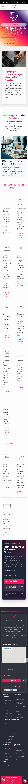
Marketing (14, 41)
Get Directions (12, 680)
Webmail (18, 759)
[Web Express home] (14, 619)
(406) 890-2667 (8, 2)
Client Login (19, 750)
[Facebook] (19, 2)
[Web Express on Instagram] (8, 686)
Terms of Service (9, 765)
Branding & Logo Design (20, 710)
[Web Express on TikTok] (12, 686)
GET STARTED (14, 25)
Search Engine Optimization (19, 703)
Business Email (8, 716)
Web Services (8, 700)
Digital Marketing (20, 699)
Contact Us (7, 753)
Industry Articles (20, 717)
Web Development (9, 706)
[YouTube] (17, 2)
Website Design (14, 40)
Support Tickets (20, 753)
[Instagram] (21, 2)
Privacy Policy (8, 768)
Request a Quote (9, 756)
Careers (6, 759)
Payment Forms (8, 729)
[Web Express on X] (19, 686)
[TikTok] (22, 2)
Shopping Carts (8, 726)
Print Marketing (19, 714)
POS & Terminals (8, 742)
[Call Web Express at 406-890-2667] (24, 680)
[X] (24, 2)
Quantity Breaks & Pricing (6, 232)
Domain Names (8, 713)
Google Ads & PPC (20, 706)
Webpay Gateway (9, 739)
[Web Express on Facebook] (5, 686)
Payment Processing (10, 733)
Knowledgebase (20, 756)
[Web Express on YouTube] (15, 686)
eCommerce (8, 723)
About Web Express (7, 749)
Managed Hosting (9, 710)
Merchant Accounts (9, 736)
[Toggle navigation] (3, 7)
